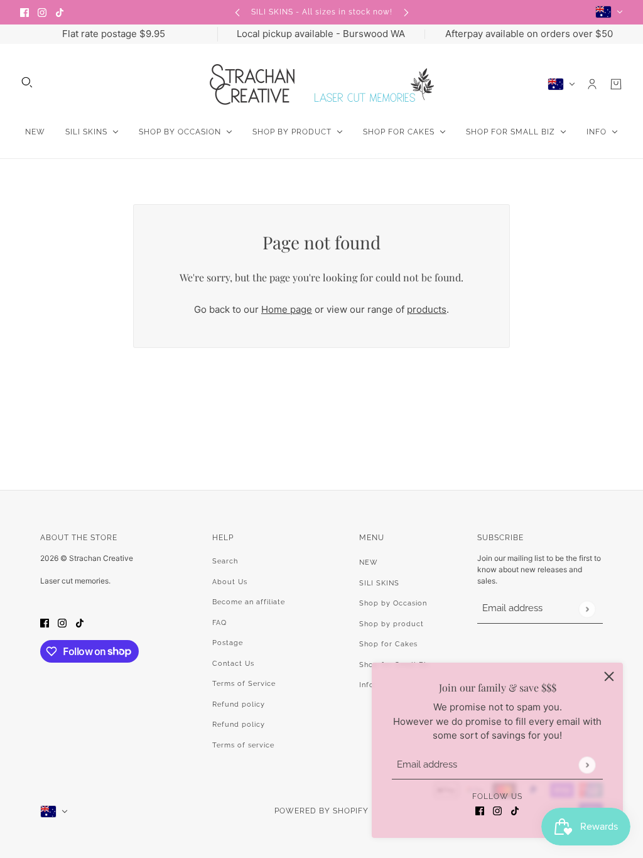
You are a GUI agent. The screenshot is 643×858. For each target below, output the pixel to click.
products (426, 309)
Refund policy (238, 704)
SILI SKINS (379, 583)
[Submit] (586, 764)
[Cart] (616, 84)
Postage (227, 643)
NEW (368, 562)
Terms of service (243, 745)
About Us (229, 582)
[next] (406, 12)
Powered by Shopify (321, 810)
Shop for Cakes (388, 644)
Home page (286, 309)
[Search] (27, 82)
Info (366, 685)
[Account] (592, 84)
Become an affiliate (248, 602)
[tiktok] (59, 12)
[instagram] (42, 12)
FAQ (219, 623)
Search (225, 561)
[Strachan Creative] (322, 84)
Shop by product (391, 624)
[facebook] (24, 12)
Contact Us (233, 664)
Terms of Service (244, 684)
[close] (609, 676)
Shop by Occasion (393, 603)
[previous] (237, 12)
